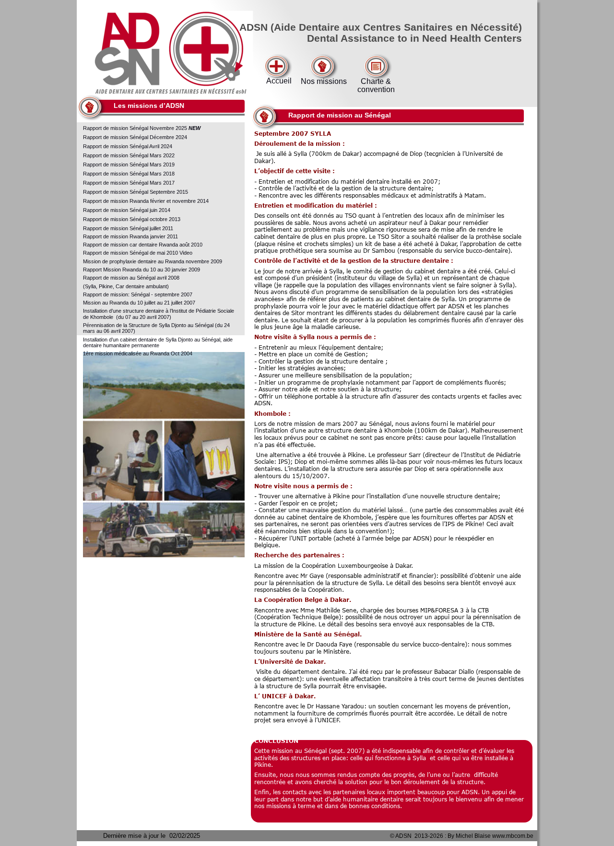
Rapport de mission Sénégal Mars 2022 (129, 155)
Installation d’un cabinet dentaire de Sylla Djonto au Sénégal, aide (158, 339)
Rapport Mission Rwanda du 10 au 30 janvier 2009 (141, 269)
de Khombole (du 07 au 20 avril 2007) (127, 317)
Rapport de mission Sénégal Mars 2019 (129, 164)
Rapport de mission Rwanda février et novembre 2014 (146, 201)
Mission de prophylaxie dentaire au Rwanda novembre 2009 (152, 261)
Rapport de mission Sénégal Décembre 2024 (136, 137)
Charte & (376, 81)
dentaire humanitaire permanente (121, 345)
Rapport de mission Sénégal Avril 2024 (128, 146)
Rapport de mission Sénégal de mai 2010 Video (137, 253)
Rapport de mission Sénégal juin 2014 (126, 210)
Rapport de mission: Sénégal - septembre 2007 (137, 294)
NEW (195, 128)
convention (376, 89)
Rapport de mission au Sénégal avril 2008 (132, 278)
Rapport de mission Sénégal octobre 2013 (131, 219)
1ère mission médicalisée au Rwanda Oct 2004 (137, 353)
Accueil (279, 81)
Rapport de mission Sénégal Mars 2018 (129, 173)
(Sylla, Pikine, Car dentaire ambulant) (126, 286)
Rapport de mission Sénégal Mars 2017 (129, 183)
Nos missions (324, 81)
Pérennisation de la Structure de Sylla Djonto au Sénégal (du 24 (157, 325)
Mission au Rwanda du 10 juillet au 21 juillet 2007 (139, 303)
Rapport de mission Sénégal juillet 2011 (128, 228)
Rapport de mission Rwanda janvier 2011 (130, 236)
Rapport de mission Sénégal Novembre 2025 (136, 128)
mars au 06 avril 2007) (109, 331)
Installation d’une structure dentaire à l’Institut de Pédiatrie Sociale (159, 311)
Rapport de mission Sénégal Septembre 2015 (135, 192)
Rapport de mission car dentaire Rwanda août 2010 (142, 244)
